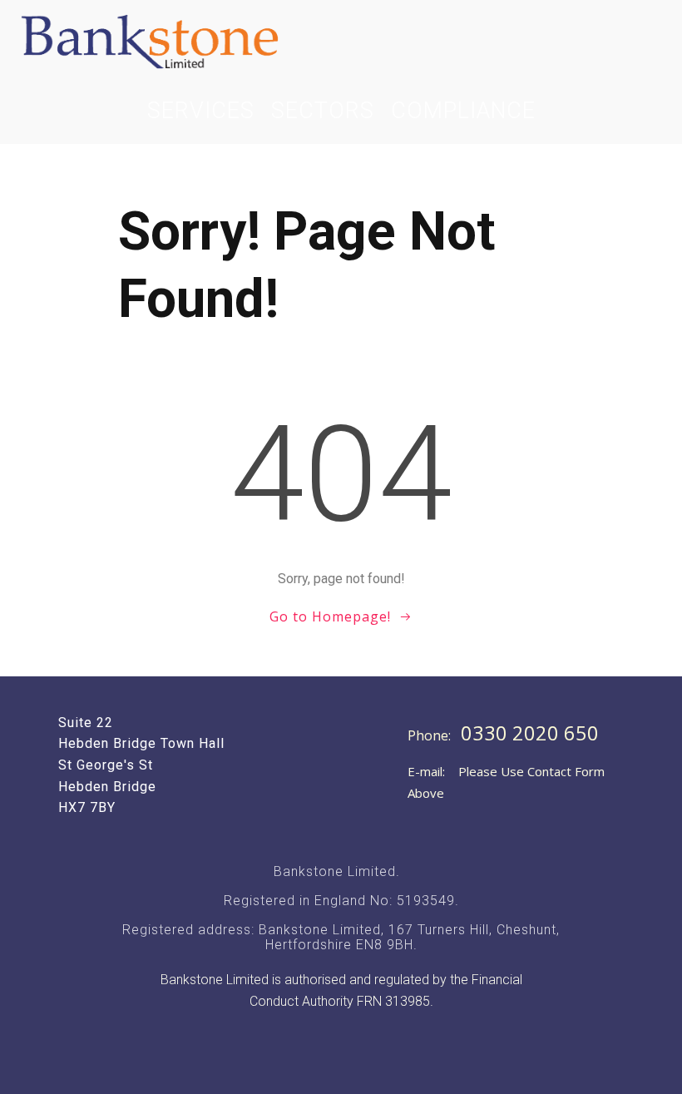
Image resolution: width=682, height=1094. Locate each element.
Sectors (322, 110)
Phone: (431, 735)
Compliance (463, 110)
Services (201, 110)
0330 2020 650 (530, 733)
